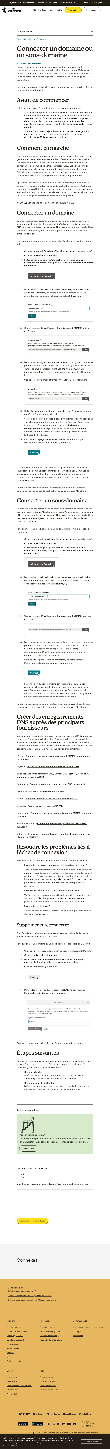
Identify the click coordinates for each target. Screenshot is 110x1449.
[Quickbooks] (69, 1414)
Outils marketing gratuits (50, 1331)
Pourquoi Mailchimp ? (15, 1327)
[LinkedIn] (63, 1423)
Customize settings (91, 1441)
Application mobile (14, 1361)
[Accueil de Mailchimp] (11, 10)
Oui (22, 1173)
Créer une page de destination (39, 1083)
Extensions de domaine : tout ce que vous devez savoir (30, 1296)
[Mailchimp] (85, 1414)
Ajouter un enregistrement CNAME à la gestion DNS (53, 766)
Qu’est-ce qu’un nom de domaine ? (22, 1291)
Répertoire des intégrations (51, 1340)
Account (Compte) (82, 251)
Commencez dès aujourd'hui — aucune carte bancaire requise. (77, 3)
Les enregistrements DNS (40, 773)
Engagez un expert (47, 1381)
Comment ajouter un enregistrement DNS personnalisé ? (58, 784)
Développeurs (78, 1331)
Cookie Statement (12, 1445)
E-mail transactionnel (15, 1340)
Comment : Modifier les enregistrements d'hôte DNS (51, 798)
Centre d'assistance (27, 39)
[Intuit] (24, 1414)
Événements (78, 1336)
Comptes (43, 39)
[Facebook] (49, 1423)
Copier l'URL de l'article (30, 63)
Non (23, 1177)
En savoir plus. (29, 1148)
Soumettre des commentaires (32, 1221)
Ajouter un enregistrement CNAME (46, 791)
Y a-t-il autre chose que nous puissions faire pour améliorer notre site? (52, 1184)
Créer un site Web (33, 1072)
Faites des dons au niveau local (19, 1386)
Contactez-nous (46, 1377)
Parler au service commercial (51, 1390)
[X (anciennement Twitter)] (54, 1423)
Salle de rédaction (14, 1381)
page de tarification (70, 121)
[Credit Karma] (53, 1414)
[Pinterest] (74, 1423)
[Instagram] (58, 1423)
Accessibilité (12, 1394)
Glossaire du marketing (49, 1336)
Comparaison (12, 1344)
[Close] (106, 1441)
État (8, 1357)
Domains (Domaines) (55, 439)
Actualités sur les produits (17, 1331)
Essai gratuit (73, 10)
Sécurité (10, 1353)
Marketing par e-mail (15, 1336)
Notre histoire (12, 1377)
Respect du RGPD (14, 1348)
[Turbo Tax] (38, 1414)
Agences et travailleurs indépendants (88, 1327)
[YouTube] (69, 1423)
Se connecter (91, 10)
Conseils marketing (47, 1327)
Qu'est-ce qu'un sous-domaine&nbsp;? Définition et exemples (32, 1300)
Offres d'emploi (13, 1390)
